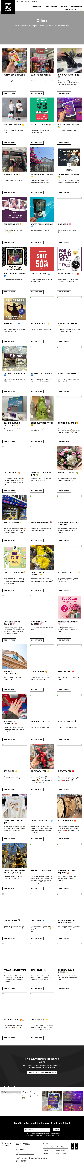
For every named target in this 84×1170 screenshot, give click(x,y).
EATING (46, 6)
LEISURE (54, 6)
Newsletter (34, 1158)
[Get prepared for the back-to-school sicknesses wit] (32, 1101)
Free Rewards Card (74, 2)
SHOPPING (36, 6)
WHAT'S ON (63, 6)
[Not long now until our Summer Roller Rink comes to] (73, 1101)
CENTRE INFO (76, 6)
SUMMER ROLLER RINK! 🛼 (73, 10)
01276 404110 (20, 1149)
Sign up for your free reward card (42, 1072)
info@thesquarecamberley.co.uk (25, 1154)
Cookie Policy (27, 1158)
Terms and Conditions (21, 1162)
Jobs (38, 1158)
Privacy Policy (19, 1158)
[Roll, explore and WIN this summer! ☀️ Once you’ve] (52, 1101)
